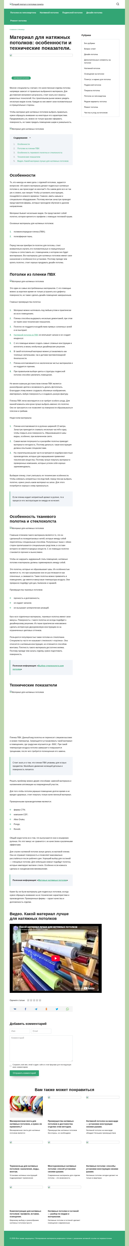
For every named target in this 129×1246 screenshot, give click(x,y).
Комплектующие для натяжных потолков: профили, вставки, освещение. (25, 1214)
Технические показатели (28, 157)
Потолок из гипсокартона (23, 13)
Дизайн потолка (94, 13)
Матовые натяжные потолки (52, 880)
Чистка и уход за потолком (95, 113)
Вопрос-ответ (90, 49)
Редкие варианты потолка (95, 101)
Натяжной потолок (49, 13)
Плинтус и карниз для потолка (97, 79)
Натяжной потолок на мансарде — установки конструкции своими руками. (102, 1124)
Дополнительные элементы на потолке (97, 61)
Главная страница (17, 29)
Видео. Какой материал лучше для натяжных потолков (43, 161)
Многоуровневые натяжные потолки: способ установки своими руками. (62, 1169)
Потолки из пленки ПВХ (28, 148)
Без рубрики (89, 43)
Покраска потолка (92, 90)
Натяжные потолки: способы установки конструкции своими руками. (102, 1169)
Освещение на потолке (94, 74)
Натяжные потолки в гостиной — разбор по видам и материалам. (63, 1214)
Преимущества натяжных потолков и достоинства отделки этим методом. (61, 1124)
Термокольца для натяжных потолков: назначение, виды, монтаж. (24, 1169)
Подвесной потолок (72, 13)
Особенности (23, 144)
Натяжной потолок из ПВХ (26, 335)
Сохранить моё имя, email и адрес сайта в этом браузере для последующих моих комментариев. (42, 1066)
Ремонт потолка (18, 21)
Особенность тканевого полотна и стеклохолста (39, 153)
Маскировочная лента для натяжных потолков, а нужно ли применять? (26, 1124)
